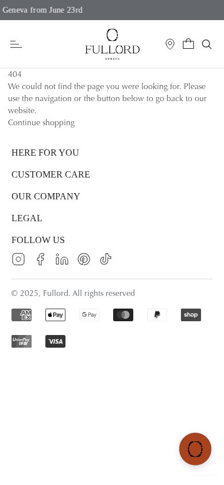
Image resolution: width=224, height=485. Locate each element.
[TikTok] (106, 259)
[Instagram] (18, 259)
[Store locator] (170, 44)
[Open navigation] (16, 44)
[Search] (207, 44)
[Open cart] (188, 44)
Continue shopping (41, 123)
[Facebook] (40, 259)
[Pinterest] (84, 259)
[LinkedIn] (62, 259)
